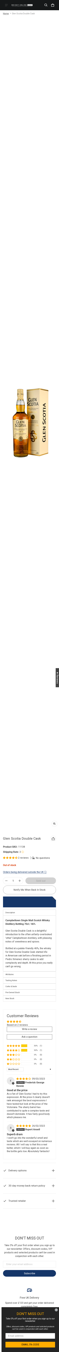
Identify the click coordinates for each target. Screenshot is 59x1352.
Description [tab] (10, 913)
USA (37, 1228)
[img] (23, 1078)
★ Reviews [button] (57, 678)
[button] (46, 5)
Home (6, 13)
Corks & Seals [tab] (11, 986)
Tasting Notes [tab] (11, 980)
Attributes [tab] (9, 974)
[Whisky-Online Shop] (22, 5)
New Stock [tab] (9, 998)
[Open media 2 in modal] (29, 422)
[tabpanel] (29, 943)
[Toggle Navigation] (6, 5)
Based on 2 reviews (17, 1024)
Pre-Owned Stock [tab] (12, 992)
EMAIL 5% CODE (30, 1344)
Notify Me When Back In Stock (29, 889)
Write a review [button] (29, 1029)
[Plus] (19, 880)
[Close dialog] (56, 1309)
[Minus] (6, 880)
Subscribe (29, 1273)
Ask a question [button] (29, 1036)
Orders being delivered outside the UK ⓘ (25, 872)
